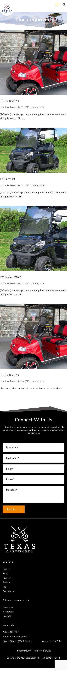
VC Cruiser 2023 (10, 277)
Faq (5, 587)
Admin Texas (9, 107)
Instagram (8, 611)
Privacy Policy (23, 650)
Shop (5, 573)
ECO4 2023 (7, 179)
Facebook (8, 607)
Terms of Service (42, 650)
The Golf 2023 (9, 101)
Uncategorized (38, 107)
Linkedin (7, 616)
